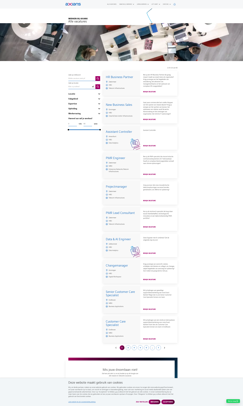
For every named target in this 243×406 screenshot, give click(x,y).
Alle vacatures (77, 21)
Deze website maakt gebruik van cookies (95, 382)
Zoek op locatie (73, 83)
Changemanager (117, 265)
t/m (80, 124)
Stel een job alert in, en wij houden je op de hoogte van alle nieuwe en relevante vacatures (120, 375)
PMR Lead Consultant (120, 213)
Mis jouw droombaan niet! (120, 369)
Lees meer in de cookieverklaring (82, 402)
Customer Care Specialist (116, 323)
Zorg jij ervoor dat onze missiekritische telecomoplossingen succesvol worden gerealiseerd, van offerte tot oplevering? (156, 187)
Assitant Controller (149, 130)
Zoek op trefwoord (74, 75)
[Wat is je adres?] (93, 86)
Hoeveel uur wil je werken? (80, 119)
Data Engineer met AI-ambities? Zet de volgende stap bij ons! (156, 239)
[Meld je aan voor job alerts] (175, 4)
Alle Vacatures (112, 4)
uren (95, 124)
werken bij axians (78, 19)
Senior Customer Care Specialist (120, 293)
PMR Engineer (115, 158)
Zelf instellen (142, 402)
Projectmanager (116, 186)
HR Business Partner (119, 77)
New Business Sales (119, 105)
